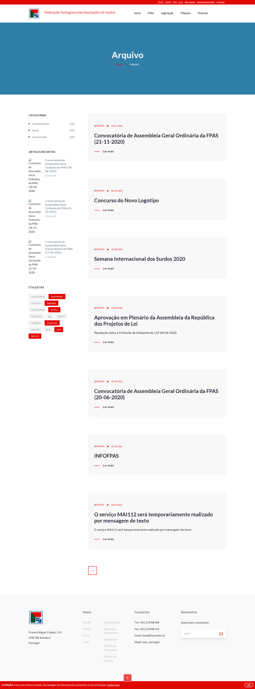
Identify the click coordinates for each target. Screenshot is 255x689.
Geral (53, 130)
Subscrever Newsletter (206, 2)
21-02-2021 (116, 446)
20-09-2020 (116, 249)
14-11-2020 (116, 125)
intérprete (36, 316)
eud (59, 329)
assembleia (57, 296)
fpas (48, 329)
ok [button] (249, 685)
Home (119, 64)
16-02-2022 (116, 504)
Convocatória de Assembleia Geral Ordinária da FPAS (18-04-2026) (59, 165)
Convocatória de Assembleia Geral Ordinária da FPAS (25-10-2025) (59, 206)
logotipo (51, 303)
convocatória (38, 296)
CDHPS (168, 2)
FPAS (151, 13)
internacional (37, 309)
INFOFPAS (99, 125)
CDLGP (160, 2)
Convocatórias (53, 123)
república (36, 322)
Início (137, 13)
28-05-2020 (116, 381)
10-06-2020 (116, 307)
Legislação (167, 13)
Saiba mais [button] (113, 685)
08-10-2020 (116, 190)
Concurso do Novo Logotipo (126, 200)
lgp (49, 316)
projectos (52, 322)
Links (181, 2)
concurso (36, 303)
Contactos (220, 2)
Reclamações (190, 2)
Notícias (203, 13)
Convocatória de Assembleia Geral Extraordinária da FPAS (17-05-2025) (59, 247)
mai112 (61, 316)
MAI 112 (35, 336)
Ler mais (108, 151)
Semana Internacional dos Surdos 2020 (139, 259)
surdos (54, 309)
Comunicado (53, 137)
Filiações (185, 13)
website (35, 329)
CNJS (175, 2)
